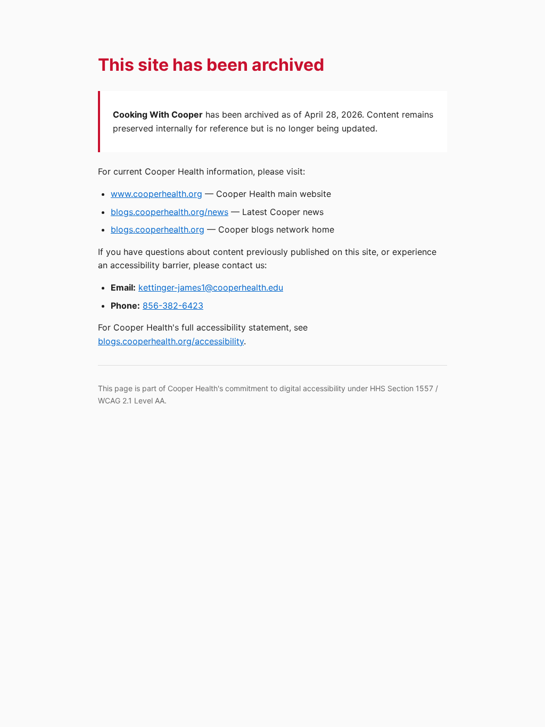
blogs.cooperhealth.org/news (169, 211)
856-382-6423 (173, 305)
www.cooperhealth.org (156, 193)
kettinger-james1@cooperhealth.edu (210, 287)
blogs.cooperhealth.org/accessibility (171, 341)
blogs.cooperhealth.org (157, 229)
